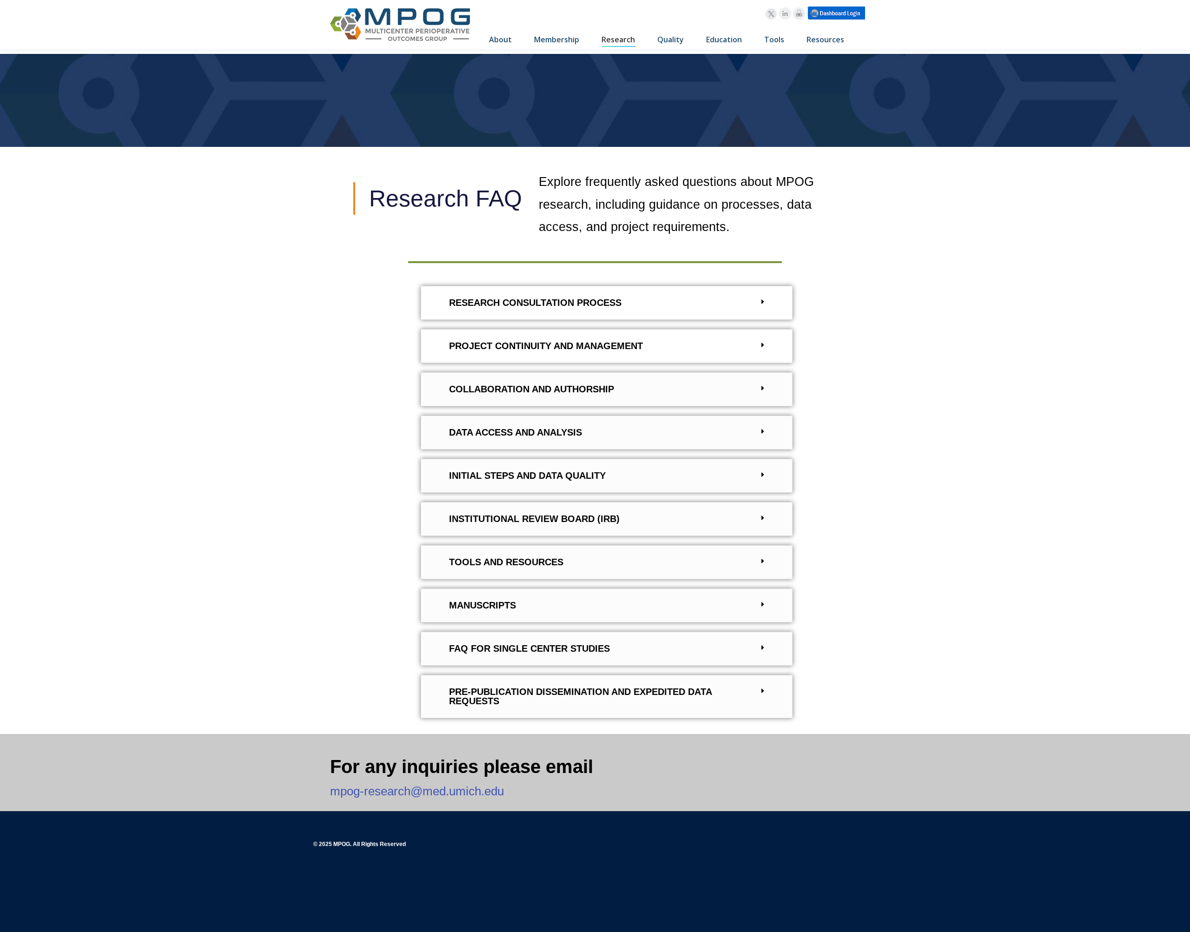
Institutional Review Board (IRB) (534, 519)
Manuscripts (482, 605)
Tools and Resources (506, 562)
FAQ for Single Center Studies (529, 648)
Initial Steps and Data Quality (527, 475)
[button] (606, 303)
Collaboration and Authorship (531, 389)
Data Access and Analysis (515, 432)
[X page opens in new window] (771, 14)
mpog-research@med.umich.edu (417, 791)
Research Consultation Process (535, 302)
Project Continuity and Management (546, 346)
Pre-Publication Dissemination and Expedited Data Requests (580, 696)
